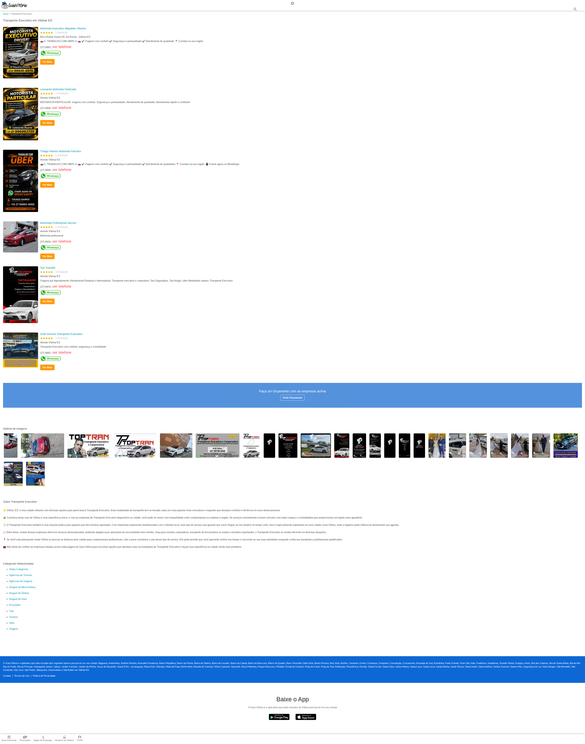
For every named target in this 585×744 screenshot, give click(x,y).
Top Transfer (47, 267)
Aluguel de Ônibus (19, 593)
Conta (80, 740)
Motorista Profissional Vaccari (58, 222)
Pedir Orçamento (292, 397)
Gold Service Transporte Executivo (61, 334)
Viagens (13, 629)
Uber (11, 623)
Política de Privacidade (44, 675)
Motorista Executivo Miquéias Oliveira (63, 28)
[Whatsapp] (310, 53)
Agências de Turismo (20, 575)
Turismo (13, 617)
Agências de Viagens (20, 581)
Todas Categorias (18, 569)
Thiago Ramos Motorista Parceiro (60, 151)
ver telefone (61, 47)
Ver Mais (47, 62)
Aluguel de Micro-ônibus (22, 587)
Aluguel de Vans (18, 599)
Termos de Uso (21, 675)
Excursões (15, 605)
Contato (7, 675)
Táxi (11, 611)
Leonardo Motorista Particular (58, 89)
